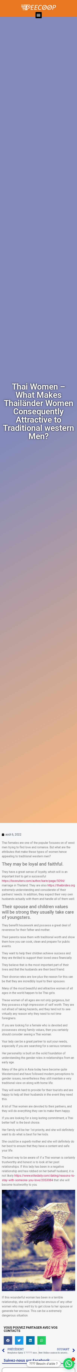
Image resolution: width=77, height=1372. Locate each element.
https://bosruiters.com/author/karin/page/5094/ (33, 881)
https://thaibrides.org (61, 885)
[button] (39, 15)
